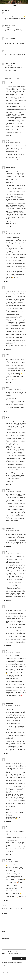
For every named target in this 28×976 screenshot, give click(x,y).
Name (3, 931)
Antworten (8, 135)
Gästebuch (14, 13)
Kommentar (5, 913)
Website (4, 945)
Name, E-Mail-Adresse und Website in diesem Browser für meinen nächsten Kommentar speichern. (13, 953)
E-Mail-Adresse (6, 938)
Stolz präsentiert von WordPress (8, 972)
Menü (14, 5)
